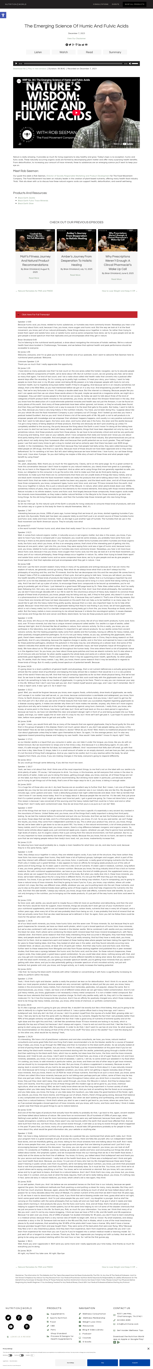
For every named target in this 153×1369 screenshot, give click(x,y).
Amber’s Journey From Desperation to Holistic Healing (76, 260)
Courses (87, 1338)
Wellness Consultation (94, 1314)
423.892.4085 (124, 1320)
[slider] (135, 63)
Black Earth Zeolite (26, 197)
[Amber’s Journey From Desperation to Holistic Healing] (76, 240)
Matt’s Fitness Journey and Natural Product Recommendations (35, 260)
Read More (35, 277)
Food (53, 1322)
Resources (88, 1326)
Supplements (58, 1314)
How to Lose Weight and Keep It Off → (119, 290)
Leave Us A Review (21, 1337)
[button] (3, 15)
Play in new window (37, 68)
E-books (87, 1342)
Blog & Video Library (93, 1330)
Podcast (87, 1334)
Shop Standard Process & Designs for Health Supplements (62, 1336)
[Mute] (130, 63)
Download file (19, 68)
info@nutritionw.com (128, 1324)
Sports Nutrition (58, 1318)
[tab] (76, 314)
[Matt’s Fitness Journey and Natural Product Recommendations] (35, 240)
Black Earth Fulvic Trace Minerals (33, 200)
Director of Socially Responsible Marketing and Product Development (78, 175)
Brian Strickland (32, 269)
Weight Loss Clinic (92, 1322)
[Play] (16, 63)
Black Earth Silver (26, 203)
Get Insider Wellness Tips (130, 1330)
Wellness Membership (94, 1318)
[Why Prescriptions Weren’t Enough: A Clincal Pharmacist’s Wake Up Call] (117, 240)
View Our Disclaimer (76, 38)
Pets (53, 1330)
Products (54, 1308)
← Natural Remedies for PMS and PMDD (34, 290)
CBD (53, 1326)
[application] (76, 63)
